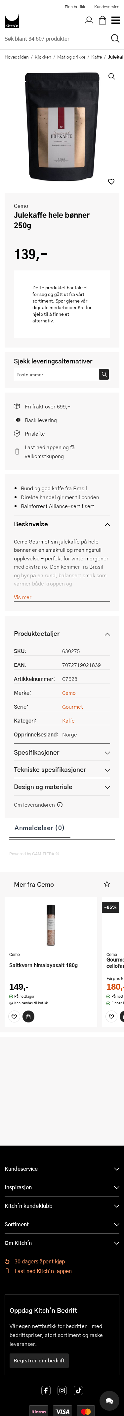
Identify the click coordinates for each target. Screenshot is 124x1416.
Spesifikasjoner (36, 752)
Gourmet (72, 706)
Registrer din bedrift (39, 1360)
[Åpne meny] (115, 21)
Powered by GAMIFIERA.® (34, 854)
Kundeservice (106, 7)
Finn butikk (75, 7)
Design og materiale (43, 786)
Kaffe (96, 56)
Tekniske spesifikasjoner (50, 769)
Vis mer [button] (22, 597)
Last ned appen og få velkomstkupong (50, 451)
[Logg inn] (89, 21)
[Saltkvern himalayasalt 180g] (51, 925)
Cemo (21, 206)
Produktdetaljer (37, 633)
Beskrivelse (31, 524)
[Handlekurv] (102, 21)
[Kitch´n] (12, 21)
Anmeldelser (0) (40, 827)
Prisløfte (35, 433)
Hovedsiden (17, 56)
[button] (111, 181)
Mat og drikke (71, 56)
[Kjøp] (28, 1016)
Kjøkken (43, 56)
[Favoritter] (14, 1016)
